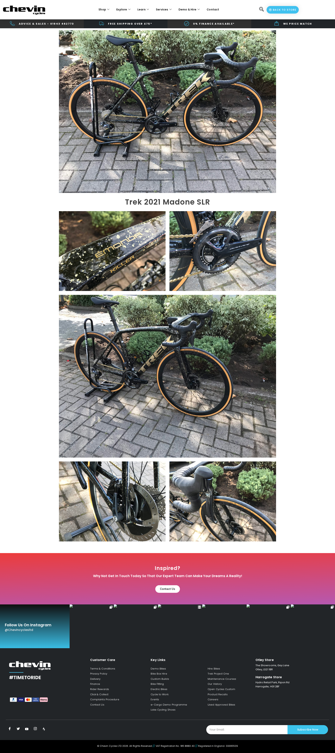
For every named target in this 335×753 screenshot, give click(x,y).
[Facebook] (10, 729)
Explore (121, 9)
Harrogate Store (269, 677)
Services (162, 9)
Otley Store (265, 660)
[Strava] (44, 729)
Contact (213, 9)
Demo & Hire (187, 9)
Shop (102, 9)
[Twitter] (18, 729)
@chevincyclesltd (19, 630)
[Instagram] (35, 729)
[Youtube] (27, 729)
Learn (141, 9)
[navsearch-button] (262, 10)
